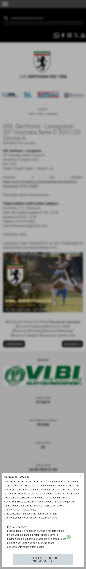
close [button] (80, 476)
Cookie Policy (11, 509)
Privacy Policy (28, 509)
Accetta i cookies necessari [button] (43, 559)
